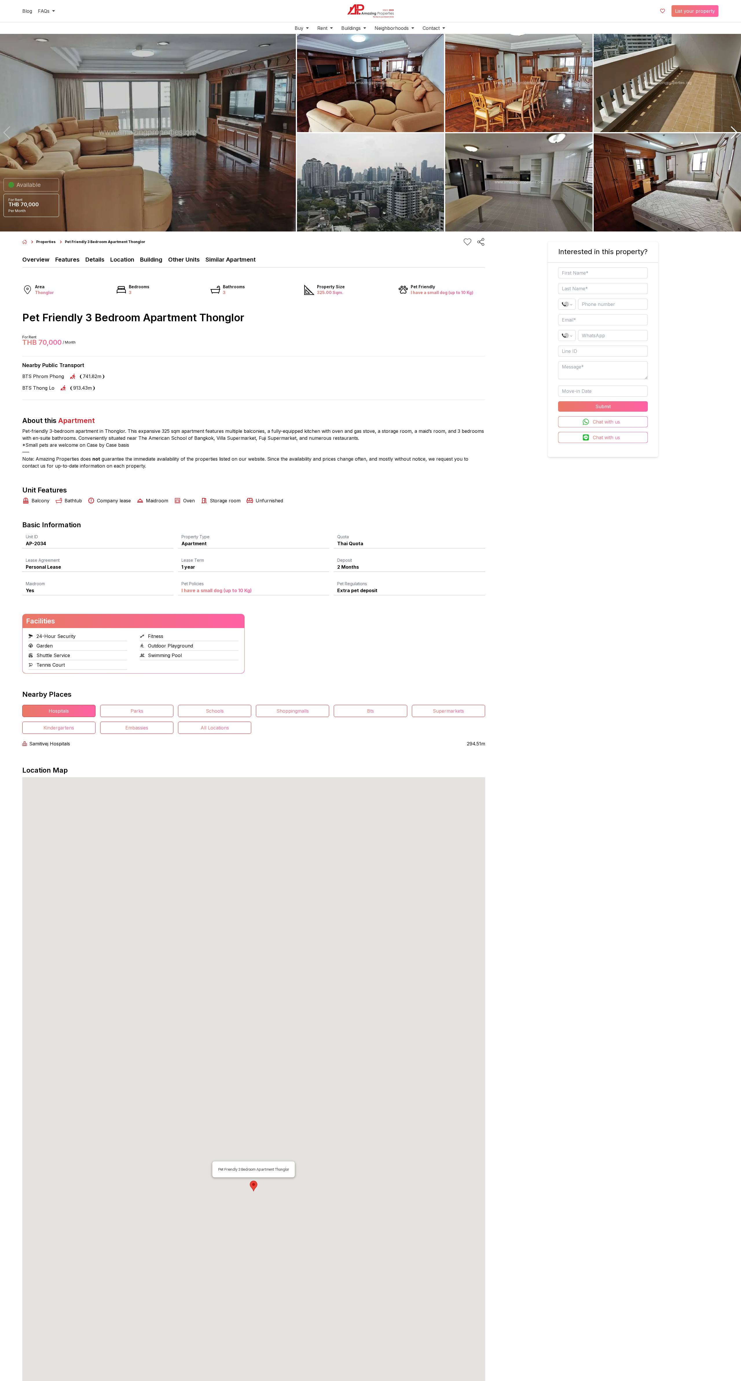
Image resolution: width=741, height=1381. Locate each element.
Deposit (344, 560)
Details (94, 259)
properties (46, 242)
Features (67, 259)
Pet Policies (192, 583)
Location (122, 259)
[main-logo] (370, 11)
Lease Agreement (43, 560)
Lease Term (192, 560)
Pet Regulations (352, 583)
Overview (35, 259)
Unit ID (32, 536)
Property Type (195, 536)
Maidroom (35, 583)
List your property (695, 11)
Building (151, 259)
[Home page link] (24, 242)
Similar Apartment (231, 259)
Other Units (184, 259)
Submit (603, 406)
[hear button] (467, 242)
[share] (480, 242)
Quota (343, 536)
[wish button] (662, 11)
